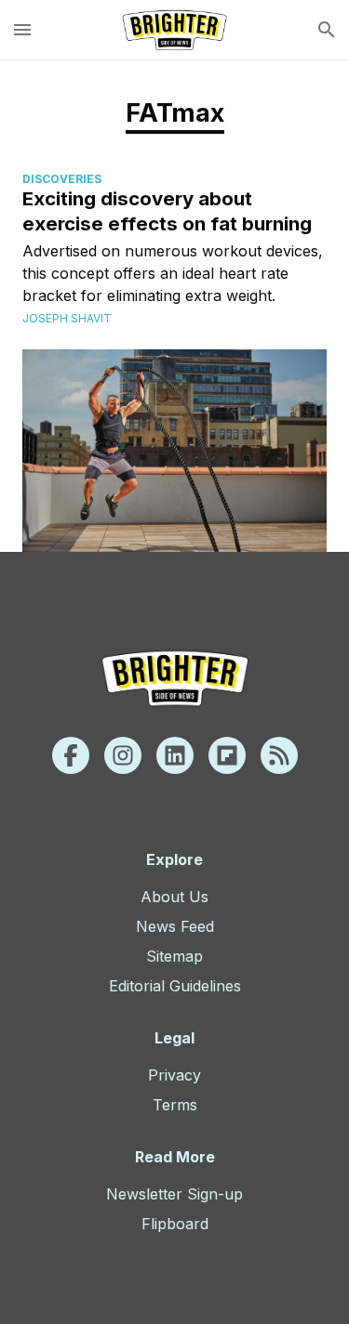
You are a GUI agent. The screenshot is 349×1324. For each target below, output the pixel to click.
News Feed (175, 926)
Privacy (174, 1075)
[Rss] (279, 755)
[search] (326, 29)
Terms (175, 1104)
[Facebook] (70, 755)
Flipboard (174, 1223)
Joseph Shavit (67, 318)
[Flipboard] (227, 755)
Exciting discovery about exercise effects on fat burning (167, 211)
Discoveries (61, 179)
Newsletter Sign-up (174, 1194)
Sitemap (174, 956)
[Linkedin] (175, 755)
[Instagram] (122, 755)
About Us (174, 896)
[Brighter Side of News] (174, 29)
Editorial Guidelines (175, 986)
